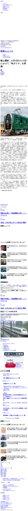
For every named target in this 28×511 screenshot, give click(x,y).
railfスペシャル (6, 499)
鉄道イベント (6, 7)
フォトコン (5, 10)
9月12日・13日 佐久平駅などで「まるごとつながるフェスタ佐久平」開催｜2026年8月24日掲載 (17, 436)
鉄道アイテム (6, 497)
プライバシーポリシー (6, 504)
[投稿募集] (14, 18)
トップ (4, 3)
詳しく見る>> (4, 341)
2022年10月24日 (6, 57)
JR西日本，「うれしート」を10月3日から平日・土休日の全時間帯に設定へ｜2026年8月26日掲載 (17, 254)
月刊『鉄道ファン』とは (9, 490)
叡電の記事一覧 (4, 204)
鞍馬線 (2, 74)
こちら (13, 289)
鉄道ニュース (6, 6)
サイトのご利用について (6, 503)
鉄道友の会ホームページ (6, 507)
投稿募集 (5, 8)
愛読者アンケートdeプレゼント (8, 320)
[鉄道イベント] (14, 16)
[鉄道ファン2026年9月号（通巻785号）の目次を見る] (10, 40)
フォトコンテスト (7, 489)
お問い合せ (3, 508)
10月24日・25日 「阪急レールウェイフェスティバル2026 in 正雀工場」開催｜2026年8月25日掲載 (17, 450)
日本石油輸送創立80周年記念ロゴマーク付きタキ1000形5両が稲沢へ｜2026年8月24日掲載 (17, 268)
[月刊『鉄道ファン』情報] (14, 14)
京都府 (2, 71)
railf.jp (2, 1)
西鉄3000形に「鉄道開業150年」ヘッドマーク (13, 478)
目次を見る (3, 318)
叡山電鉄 (3, 73)
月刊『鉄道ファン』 (8, 4)
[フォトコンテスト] (14, 19)
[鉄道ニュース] (14, 15)
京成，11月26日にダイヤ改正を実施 (11, 480)
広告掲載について (5, 501)
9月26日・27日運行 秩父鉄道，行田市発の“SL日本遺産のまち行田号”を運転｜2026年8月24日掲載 (17, 458)
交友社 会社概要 (4, 505)
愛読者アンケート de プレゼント (10, 486)
